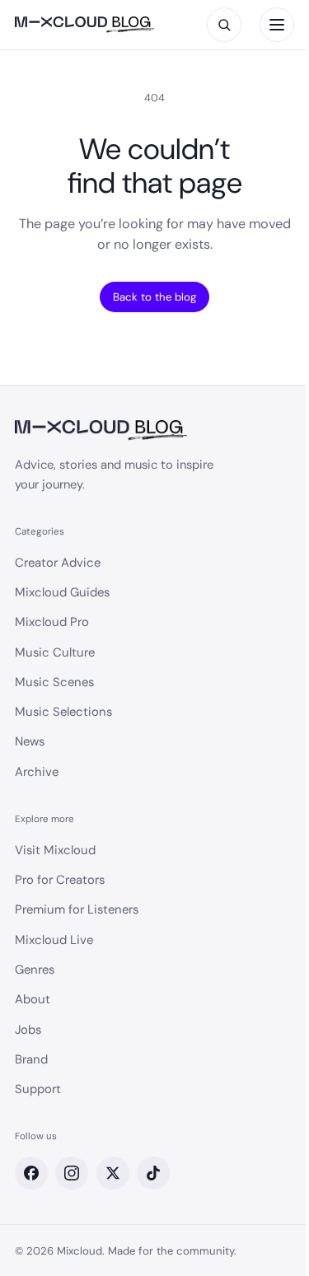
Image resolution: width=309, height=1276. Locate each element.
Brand (31, 1059)
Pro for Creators (60, 880)
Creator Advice (58, 562)
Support (38, 1089)
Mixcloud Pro (52, 622)
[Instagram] (71, 1173)
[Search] (224, 24)
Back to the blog (154, 297)
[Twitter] (112, 1173)
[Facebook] (31, 1173)
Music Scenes (54, 682)
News (29, 741)
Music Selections (63, 711)
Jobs (28, 1029)
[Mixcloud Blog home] (84, 25)
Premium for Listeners (76, 909)
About (32, 999)
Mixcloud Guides (62, 592)
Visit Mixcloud (55, 850)
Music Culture (55, 652)
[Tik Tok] (153, 1173)
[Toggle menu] (277, 24)
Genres (34, 969)
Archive (37, 772)
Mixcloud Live (54, 940)
